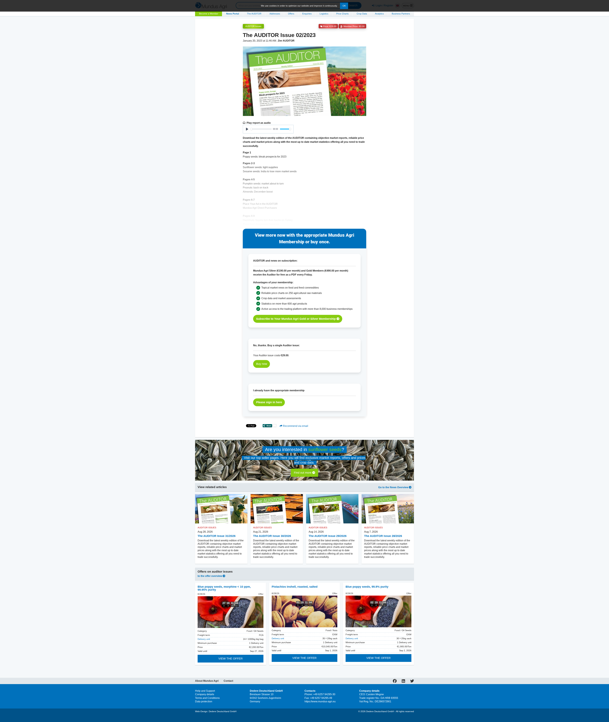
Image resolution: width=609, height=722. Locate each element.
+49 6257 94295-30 (324, 694)
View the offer (230, 658)
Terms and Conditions (207, 698)
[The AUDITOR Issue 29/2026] (332, 509)
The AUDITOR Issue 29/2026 (328, 536)
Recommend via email (295, 426)
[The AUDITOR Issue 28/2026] (388, 509)
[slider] (261, 129)
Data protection (203, 701)
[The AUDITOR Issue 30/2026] (277, 509)
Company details (204, 694)
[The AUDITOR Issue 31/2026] (221, 509)
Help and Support (205, 690)
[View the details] (230, 612)
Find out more (303, 472)
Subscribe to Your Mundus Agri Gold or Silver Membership (296, 318)
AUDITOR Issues (253, 26)
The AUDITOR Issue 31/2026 (217, 536)
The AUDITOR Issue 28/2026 (383, 536)
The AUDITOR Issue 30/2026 (272, 536)
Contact (228, 681)
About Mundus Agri (207, 681)
